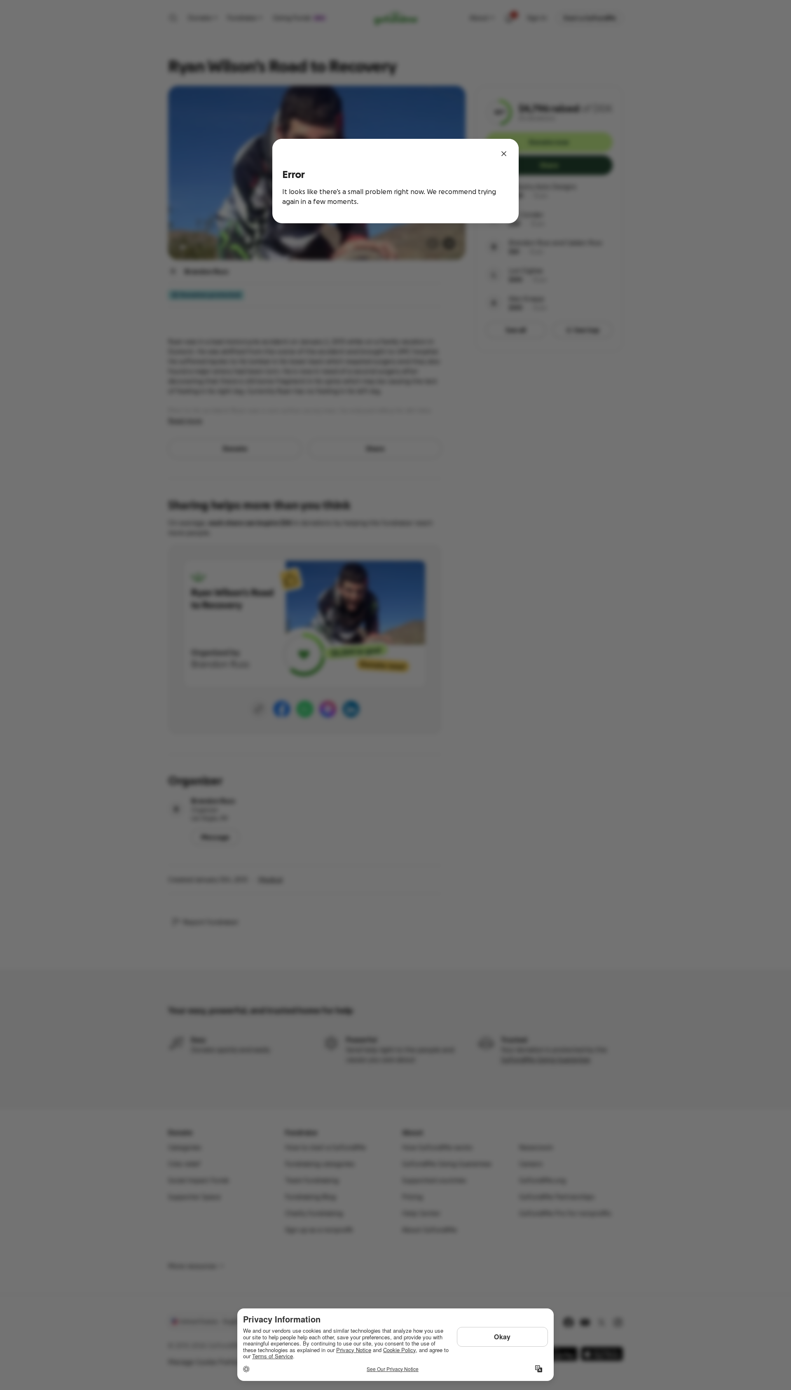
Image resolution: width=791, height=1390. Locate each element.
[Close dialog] (504, 153)
